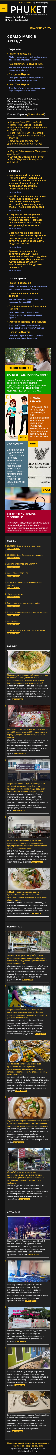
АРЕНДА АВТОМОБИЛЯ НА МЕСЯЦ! (22, 564)
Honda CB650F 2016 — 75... (18, 573)
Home (21, 3)
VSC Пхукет (15, 444)
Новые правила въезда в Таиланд (23, 294)
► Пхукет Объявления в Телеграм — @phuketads (27, 152)
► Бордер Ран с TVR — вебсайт (24, 122)
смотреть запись (13, 549)
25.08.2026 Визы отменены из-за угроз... (24, 546)
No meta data (15, 192)
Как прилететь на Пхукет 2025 (26, 64)
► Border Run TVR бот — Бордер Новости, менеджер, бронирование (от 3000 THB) (27, 127)
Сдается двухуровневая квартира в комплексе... (28, 612)
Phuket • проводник (20, 53)
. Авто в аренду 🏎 (15, 594)
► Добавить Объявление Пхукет (25, 156)
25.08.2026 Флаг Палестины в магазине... (25, 555)
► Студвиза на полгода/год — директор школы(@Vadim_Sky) (24, 142)
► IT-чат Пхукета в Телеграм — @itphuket (24, 161)
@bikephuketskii (35, 114)
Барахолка (28, 3)
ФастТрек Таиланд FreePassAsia (27, 321)
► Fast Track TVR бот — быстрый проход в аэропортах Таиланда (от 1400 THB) (26, 136)
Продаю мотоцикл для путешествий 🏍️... (24, 603)
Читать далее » (17, 699)
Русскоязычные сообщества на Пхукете (27, 307)
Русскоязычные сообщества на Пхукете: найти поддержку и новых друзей (25, 315)
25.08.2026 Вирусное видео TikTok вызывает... (27, 630)
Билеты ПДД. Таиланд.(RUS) (27, 374)
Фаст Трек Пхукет (19, 84)
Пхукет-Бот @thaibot (15, 17)
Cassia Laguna (13, 621)
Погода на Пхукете (19, 74)
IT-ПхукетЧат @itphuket (16, 20)
